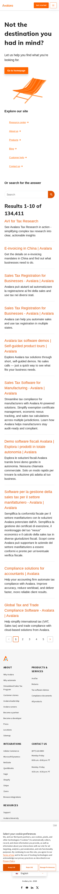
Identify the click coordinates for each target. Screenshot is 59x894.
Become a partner (11, 712)
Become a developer (12, 718)
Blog (11, 149)
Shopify (6, 779)
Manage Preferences (47, 867)
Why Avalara (8, 674)
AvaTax (35, 678)
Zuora (5, 791)
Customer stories (10, 695)
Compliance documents (42, 695)
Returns (35, 684)
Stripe (6, 785)
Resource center (17, 122)
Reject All (29, 867)
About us (13, 131)
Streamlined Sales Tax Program (12, 688)
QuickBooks (8, 768)
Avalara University (11, 818)
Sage (5, 774)
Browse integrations (12, 797)
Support (6, 812)
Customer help (16, 157)
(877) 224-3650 (38, 751)
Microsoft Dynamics (11, 756)
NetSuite (7, 762)
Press (5, 724)
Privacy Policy (9, 861)
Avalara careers (10, 706)
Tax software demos (40, 690)
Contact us (14, 166)
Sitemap (7, 735)
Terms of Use (8, 855)
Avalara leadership (11, 701)
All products (37, 701)
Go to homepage (16, 70)
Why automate (9, 680)
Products (13, 140)
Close (55, 825)
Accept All (11, 867)
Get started (41, 5)
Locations (7, 729)
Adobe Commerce (11, 751)
